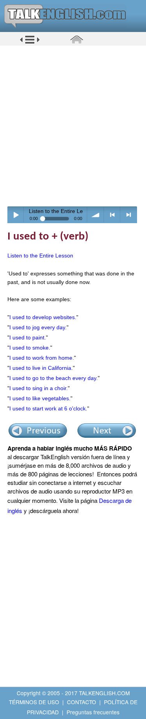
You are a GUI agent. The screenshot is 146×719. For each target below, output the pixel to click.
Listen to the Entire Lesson (40, 255)
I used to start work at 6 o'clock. (48, 408)
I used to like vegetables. (39, 398)
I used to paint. (27, 337)
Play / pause (15, 214)
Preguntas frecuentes (93, 712)
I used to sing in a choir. (38, 388)
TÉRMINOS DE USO (34, 702)
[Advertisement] (73, 126)
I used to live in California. (41, 368)
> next (128, 214)
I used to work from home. (41, 358)
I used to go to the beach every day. (53, 378)
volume (95, 214)
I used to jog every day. (38, 327)
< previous (112, 214)
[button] (29, 42)
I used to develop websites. (42, 317)
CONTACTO (81, 702)
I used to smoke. (29, 347)
